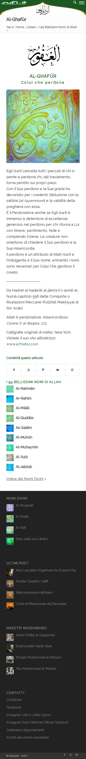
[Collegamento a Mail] (77, 755)
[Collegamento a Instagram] (71, 755)
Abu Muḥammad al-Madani (36, 668)
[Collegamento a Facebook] (65, 755)
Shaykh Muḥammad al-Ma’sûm (38, 657)
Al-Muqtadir (24, 505)
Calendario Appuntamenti (25, 730)
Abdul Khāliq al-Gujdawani (35, 635)
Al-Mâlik (23, 408)
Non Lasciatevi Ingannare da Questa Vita (46, 570)
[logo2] (34, 8)
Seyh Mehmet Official (38, 722)
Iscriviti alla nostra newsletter (27, 737)
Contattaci (14, 700)
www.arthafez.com (22, 344)
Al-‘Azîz (22, 457)
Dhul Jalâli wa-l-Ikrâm (32, 539)
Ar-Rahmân (25, 388)
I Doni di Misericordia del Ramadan (41, 604)
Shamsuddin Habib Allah (34, 646)
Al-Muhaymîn (27, 447)
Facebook (13, 707)
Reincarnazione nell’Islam (34, 592)
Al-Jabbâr (24, 467)
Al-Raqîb (22, 516)
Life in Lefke (31, 715)
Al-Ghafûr (16, 19)
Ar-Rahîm (23, 398)
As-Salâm (24, 427)
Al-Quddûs (25, 418)
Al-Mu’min (24, 437)
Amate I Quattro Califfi (32, 581)
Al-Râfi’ (21, 528)
